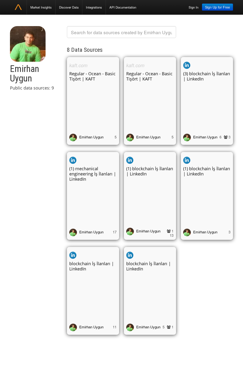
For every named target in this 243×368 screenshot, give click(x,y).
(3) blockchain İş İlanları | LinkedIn (206, 76)
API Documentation (122, 7)
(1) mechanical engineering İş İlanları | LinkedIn (92, 174)
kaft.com (78, 65)
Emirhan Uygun (91, 136)
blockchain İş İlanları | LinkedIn (91, 266)
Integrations (94, 7)
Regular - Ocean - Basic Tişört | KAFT (92, 76)
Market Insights (41, 7)
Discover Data (69, 7)
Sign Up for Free (217, 7)
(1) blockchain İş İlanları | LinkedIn (149, 171)
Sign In (193, 7)
